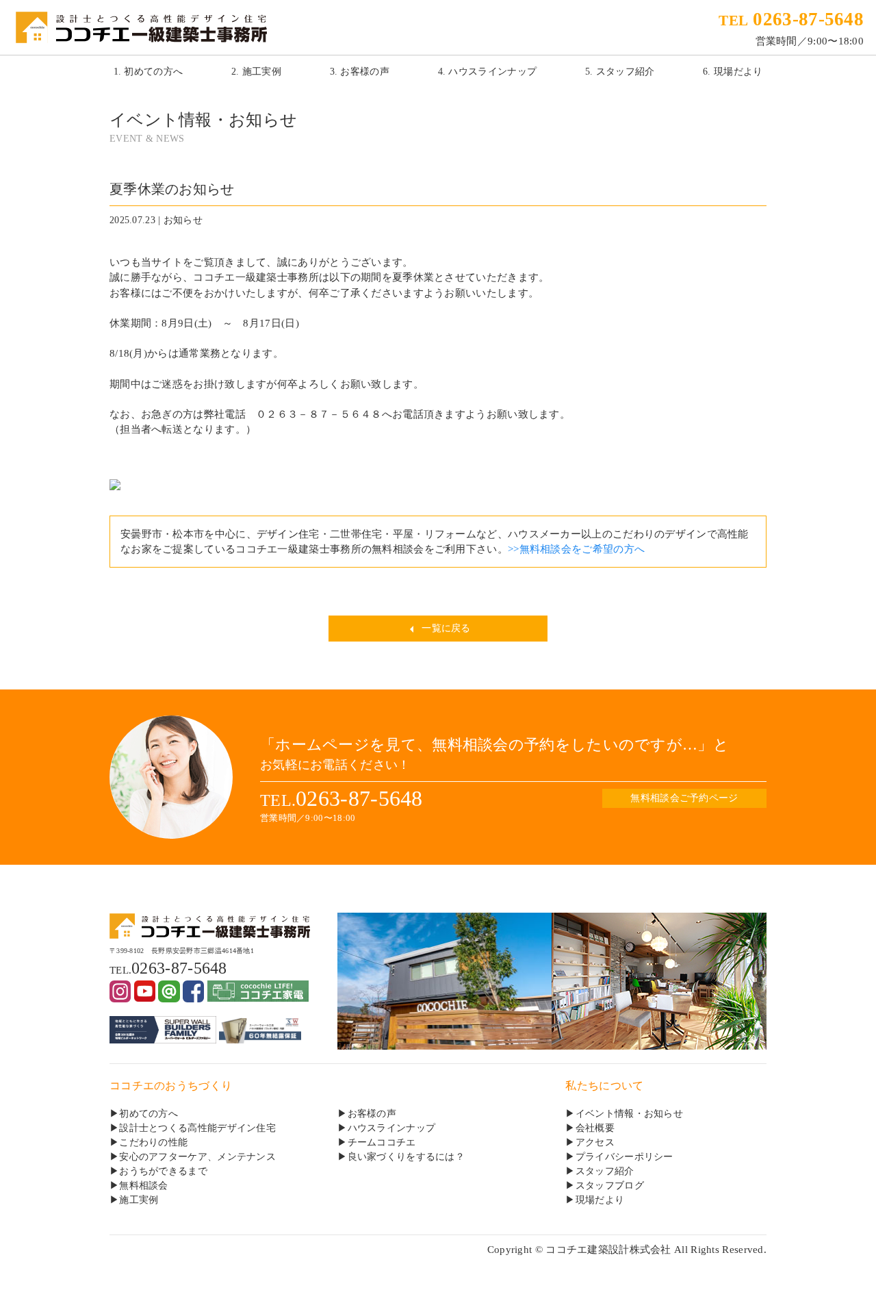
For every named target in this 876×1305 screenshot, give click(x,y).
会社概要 (595, 1128)
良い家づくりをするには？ (406, 1157)
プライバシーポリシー (624, 1157)
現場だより (600, 1200)
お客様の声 (372, 1113)
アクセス (595, 1142)
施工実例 (138, 1200)
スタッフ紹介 (605, 1171)
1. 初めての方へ (148, 71)
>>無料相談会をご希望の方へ (576, 549)
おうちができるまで (163, 1171)
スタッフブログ (610, 1185)
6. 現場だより (732, 71)
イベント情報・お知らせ (629, 1113)
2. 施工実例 (256, 71)
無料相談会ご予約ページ (684, 798)
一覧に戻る (445, 628)
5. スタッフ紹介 (620, 71)
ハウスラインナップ (392, 1128)
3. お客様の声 (359, 71)
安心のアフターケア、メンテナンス (197, 1157)
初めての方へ (148, 1113)
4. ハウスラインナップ (487, 71)
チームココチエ (382, 1142)
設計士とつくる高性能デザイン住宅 (197, 1128)
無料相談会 (143, 1185)
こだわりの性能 (153, 1142)
